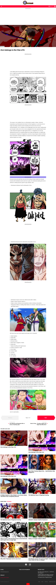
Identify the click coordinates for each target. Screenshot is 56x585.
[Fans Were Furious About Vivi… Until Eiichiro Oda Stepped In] (42, 462)
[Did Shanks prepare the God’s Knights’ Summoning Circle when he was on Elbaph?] (42, 550)
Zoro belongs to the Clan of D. (8, 447)
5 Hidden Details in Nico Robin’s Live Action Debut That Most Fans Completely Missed (13, 496)
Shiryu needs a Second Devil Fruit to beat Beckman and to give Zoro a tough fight (13, 539)
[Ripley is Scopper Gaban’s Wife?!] (42, 529)
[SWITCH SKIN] (55, 6)
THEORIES (3, 445)
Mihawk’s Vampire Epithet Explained (37, 519)
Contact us (46, 581)
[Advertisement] (28, 16)
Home (39, 581)
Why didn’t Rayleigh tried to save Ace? (10, 558)
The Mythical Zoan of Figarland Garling (38, 495)
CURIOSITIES (3, 493)
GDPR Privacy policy (52, 581)
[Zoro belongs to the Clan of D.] (14, 438)
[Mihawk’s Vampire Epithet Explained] (42, 511)
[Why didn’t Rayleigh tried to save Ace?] (14, 550)
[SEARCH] (53, 6)
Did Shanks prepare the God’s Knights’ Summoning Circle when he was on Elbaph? (41, 559)
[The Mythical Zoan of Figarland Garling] (42, 486)
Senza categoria (32, 469)
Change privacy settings (4, 577)
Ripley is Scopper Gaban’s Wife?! (37, 538)
